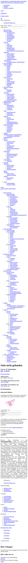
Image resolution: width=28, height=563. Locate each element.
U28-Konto (10, 109)
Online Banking (11, 183)
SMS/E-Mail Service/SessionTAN (15, 51)
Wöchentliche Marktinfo (8, 433)
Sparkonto (9, 90)
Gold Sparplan (10, 58)
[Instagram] (14, 533)
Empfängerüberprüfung (12, 123)
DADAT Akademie (8, 8)
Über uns (6, 162)
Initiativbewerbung (11, 175)
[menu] (1, 190)
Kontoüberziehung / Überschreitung (15, 62)
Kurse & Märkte (8, 63)
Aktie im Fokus (10, 81)
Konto (5, 182)
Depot (2, 561)
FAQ (8, 152)
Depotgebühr (10, 143)
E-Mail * (3, 415)
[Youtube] (14, 535)
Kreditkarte (9, 113)
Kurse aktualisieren (5, 20)
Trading (9, 41)
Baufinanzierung (8, 137)
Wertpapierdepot (11, 32)
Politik (8, 80)
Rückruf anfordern (5, 374)
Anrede (2, 410)
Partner (5, 507)
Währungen (10, 74)
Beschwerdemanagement (13, 148)
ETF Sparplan (10, 55)
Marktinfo (9, 84)
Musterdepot (10, 356)
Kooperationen (7, 159)
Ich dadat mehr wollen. (6, 527)
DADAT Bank (10, 165)
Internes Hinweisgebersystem (11, 521)
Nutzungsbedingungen (9, 525)
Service (5, 138)
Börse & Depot (7, 30)
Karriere (6, 172)
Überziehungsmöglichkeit (13, 136)
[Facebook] (14, 530)
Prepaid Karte (10, 115)
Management (10, 166)
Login (2, 10)
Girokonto (6, 104)
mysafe (8, 150)
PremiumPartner (11, 37)
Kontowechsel (10, 119)
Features (6, 42)
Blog (8, 158)
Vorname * (3, 411)
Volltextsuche (4, 27)
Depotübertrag (10, 35)
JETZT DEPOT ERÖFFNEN (8, 188)
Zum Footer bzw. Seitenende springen (14, 2)
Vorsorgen (6, 92)
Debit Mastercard (11, 112)
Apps (8, 44)
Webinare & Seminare (9, 508)
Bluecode (9, 130)
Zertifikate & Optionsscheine (14, 71)
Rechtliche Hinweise (9, 516)
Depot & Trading (8, 31)
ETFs (8, 70)
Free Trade (9, 39)
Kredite (5, 133)
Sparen (5, 88)
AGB (5, 523)
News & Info (7, 77)
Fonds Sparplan (11, 53)
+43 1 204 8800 (4, 382)
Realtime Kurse (10, 48)
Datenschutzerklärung (17, 427)
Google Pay (10, 126)
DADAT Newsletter (7, 431)
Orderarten (9, 45)
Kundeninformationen (12, 154)
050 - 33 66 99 (5, 371)
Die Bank (6, 164)
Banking (6, 116)
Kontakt (6, 6)
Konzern (9, 168)
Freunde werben (11, 141)
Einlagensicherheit (11, 169)
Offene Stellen (10, 173)
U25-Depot (9, 34)
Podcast (9, 85)
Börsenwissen (10, 157)
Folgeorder (9, 46)
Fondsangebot (10, 38)
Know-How (7, 151)
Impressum (6, 518)
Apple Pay (9, 127)
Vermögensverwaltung (9, 101)
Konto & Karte (7, 102)
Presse (5, 171)
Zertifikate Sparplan (12, 59)
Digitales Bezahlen (8, 124)
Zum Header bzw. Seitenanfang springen (11, 1)
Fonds (8, 69)
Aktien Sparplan (11, 56)
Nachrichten (10, 78)
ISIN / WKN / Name (6, 25)
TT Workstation (11, 49)
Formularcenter (10, 145)
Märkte (8, 66)
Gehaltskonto (10, 105)
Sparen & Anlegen (8, 87)
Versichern (9, 161)
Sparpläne (6, 52)
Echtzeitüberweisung (12, 122)
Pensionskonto (10, 106)
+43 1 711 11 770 (5, 386)
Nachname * (4, 413)
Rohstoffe (9, 76)
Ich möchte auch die (5, 430)
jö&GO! (9, 131)
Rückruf (9, 179)
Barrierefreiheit (7, 519)
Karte (5, 111)
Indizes (8, 67)
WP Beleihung (7, 60)
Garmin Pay (10, 129)
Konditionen (7, 5)
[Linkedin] (14, 538)
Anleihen (9, 73)
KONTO (3, 559)
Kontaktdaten (10, 178)
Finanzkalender (10, 83)
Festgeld (9, 91)
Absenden (3, 434)
